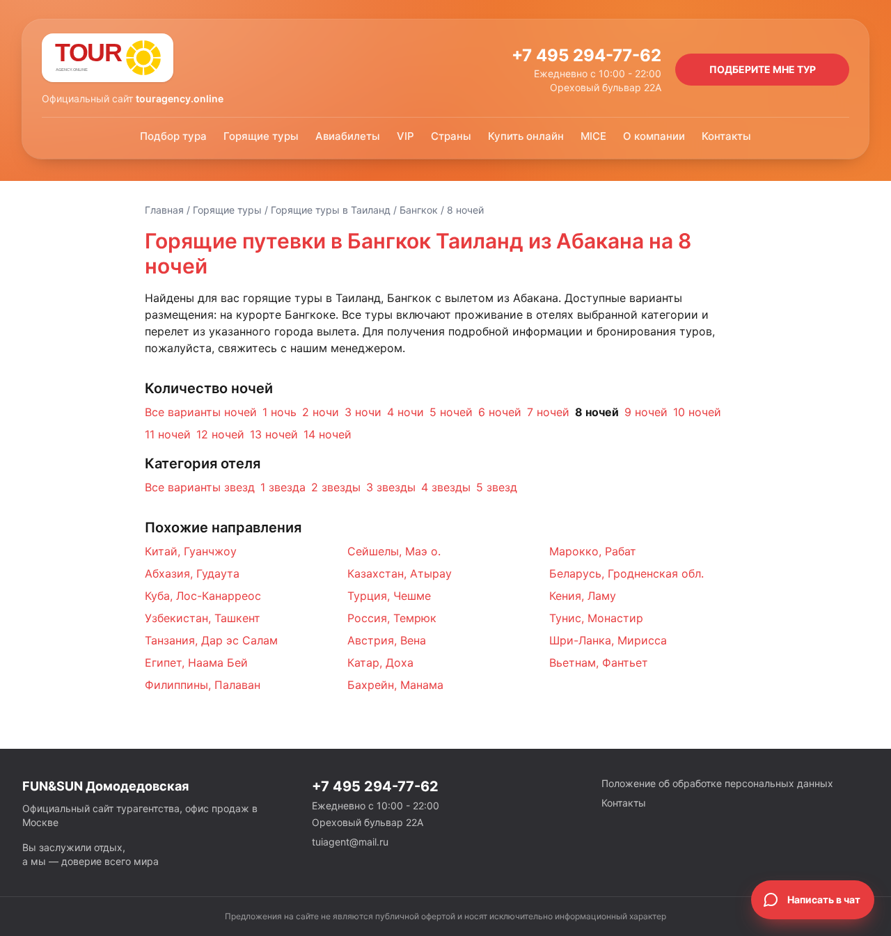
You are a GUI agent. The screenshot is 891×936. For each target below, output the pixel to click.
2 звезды (336, 487)
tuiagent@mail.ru (350, 842)
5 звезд (496, 487)
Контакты (726, 136)
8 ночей (597, 412)
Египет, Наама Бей (196, 662)
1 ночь (279, 412)
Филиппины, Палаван (202, 685)
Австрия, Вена (386, 640)
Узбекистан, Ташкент (202, 618)
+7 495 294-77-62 (586, 55)
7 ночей (548, 412)
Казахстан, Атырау (399, 573)
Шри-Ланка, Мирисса (608, 640)
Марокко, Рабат (592, 551)
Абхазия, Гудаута (192, 573)
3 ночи (363, 412)
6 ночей (499, 412)
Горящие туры (261, 136)
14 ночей (327, 434)
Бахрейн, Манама (395, 685)
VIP (405, 136)
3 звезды (391, 487)
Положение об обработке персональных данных (717, 783)
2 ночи (320, 412)
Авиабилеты (347, 136)
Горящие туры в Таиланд (331, 210)
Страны (451, 136)
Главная (164, 210)
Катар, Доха (380, 662)
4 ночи (405, 412)
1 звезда (283, 487)
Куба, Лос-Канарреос (203, 596)
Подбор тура (173, 136)
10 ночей (697, 412)
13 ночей (274, 434)
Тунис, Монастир (596, 618)
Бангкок (419, 210)
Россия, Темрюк (391, 618)
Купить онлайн (526, 136)
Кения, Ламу (582, 596)
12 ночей (220, 434)
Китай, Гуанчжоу (191, 551)
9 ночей (646, 412)
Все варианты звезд (200, 487)
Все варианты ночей (201, 412)
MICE (593, 136)
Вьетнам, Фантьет (598, 662)
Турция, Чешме (389, 596)
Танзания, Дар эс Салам (211, 640)
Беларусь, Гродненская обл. (626, 573)
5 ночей (451, 412)
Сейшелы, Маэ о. (394, 551)
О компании (654, 136)
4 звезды (446, 487)
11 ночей (168, 434)
